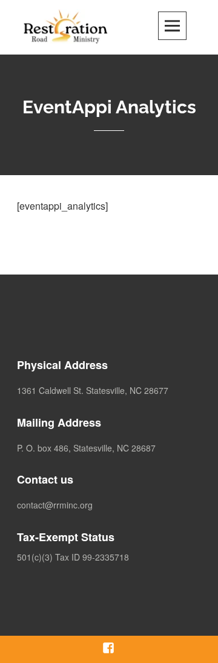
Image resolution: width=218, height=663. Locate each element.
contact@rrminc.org (55, 505)
